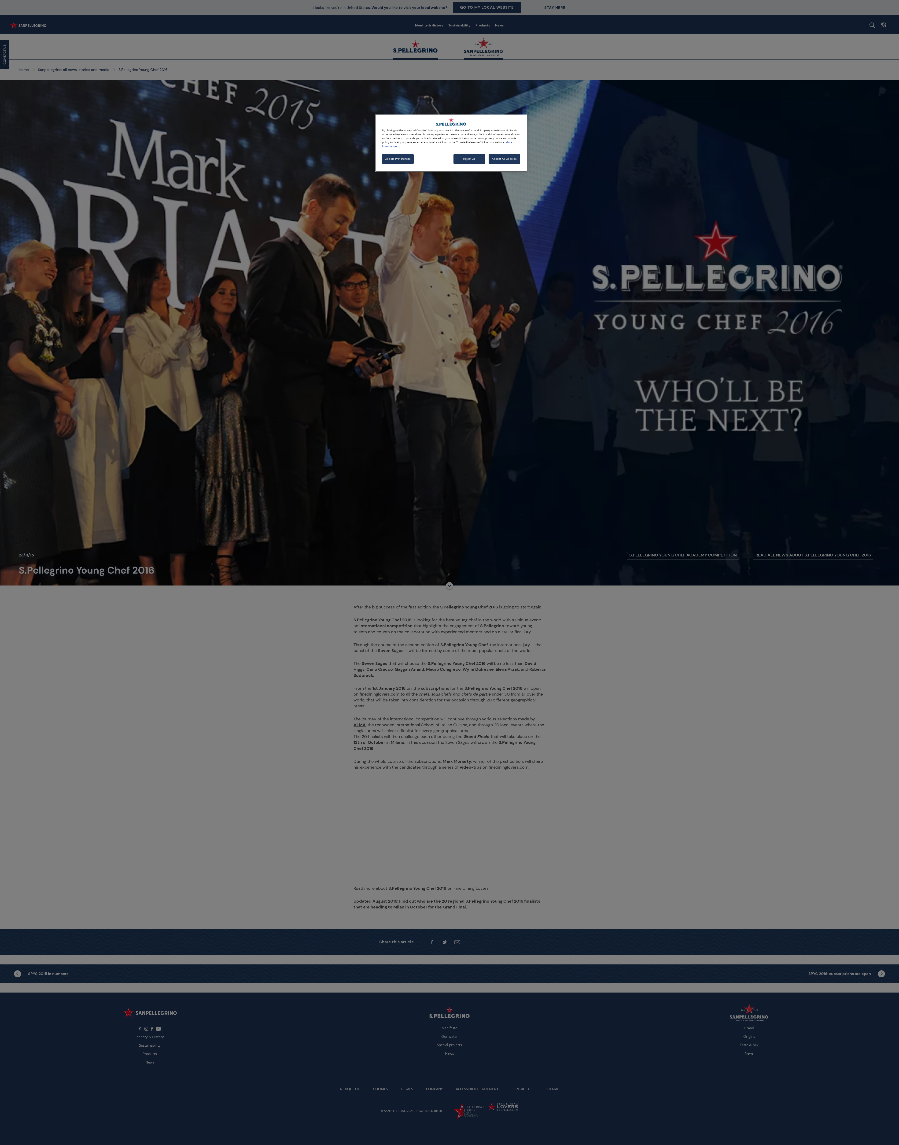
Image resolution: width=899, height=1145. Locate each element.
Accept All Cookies (504, 159)
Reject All (469, 159)
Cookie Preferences (398, 159)
